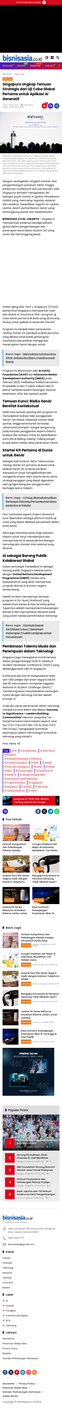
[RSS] (34, 1372)
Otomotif (8, 1282)
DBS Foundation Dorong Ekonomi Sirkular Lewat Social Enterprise (36, 1169)
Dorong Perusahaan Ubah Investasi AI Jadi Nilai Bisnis (32, 1156)
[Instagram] (28, 1372)
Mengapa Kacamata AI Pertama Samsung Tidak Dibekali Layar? (45, 878)
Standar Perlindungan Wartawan (20, 1358)
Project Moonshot (16, 782)
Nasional (7, 1272)
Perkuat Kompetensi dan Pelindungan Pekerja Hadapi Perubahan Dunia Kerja (16, 847)
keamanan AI (46, 770)
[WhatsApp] (56, 811)
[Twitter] (44, 811)
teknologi (42, 786)
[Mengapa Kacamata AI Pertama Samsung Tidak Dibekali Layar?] (45, 863)
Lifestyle (7, 1277)
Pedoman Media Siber (15, 1343)
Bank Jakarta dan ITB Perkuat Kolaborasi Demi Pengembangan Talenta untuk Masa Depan (36, 1193)
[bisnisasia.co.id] (22, 57)
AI (16, 750)
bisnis (39, 766)
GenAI (51, 766)
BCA (8, 1320)
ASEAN (48, 762)
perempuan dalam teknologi (22, 778)
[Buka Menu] (52, 57)
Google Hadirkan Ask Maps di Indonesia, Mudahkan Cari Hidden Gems (45, 847)
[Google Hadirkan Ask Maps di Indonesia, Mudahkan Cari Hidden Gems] (45, 832)
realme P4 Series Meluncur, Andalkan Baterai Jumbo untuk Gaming (15, 910)
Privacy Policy (10, 1348)
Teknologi (7, 79)
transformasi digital (17, 1315)
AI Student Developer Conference (24, 758)
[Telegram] (50, 811)
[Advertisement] (31, 270)
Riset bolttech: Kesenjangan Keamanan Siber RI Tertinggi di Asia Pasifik (45, 910)
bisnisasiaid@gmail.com (21, 1244)
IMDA (9, 770)
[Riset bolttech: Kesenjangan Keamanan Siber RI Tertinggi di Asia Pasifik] (45, 895)
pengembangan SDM (33, 774)
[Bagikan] (56, 106)
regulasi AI (36, 782)
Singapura (12, 786)
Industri (7, 1258)
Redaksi (7, 1353)
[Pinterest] (16, 1372)
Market (6, 1287)
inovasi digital (25, 770)
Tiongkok (11, 1310)
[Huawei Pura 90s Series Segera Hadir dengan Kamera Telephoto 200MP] (16, 863)
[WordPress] (22, 1372)
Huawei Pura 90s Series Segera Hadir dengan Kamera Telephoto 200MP (16, 879)
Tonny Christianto (10, 105)
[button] (47, 57)
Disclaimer (8, 1338)
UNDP (34, 790)
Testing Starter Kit (16, 790)
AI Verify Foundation (17, 762)
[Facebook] (38, 811)
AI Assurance (29, 750)
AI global (11, 754)
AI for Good (48, 750)
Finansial (7, 1262)
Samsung (11, 1325)
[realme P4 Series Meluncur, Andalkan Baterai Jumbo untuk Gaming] (16, 895)
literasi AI (11, 774)
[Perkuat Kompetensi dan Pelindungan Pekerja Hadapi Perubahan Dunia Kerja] (16, 832)
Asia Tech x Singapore (18, 766)
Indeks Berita (10, 1396)
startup (27, 786)
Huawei (10, 1305)
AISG (36, 762)
